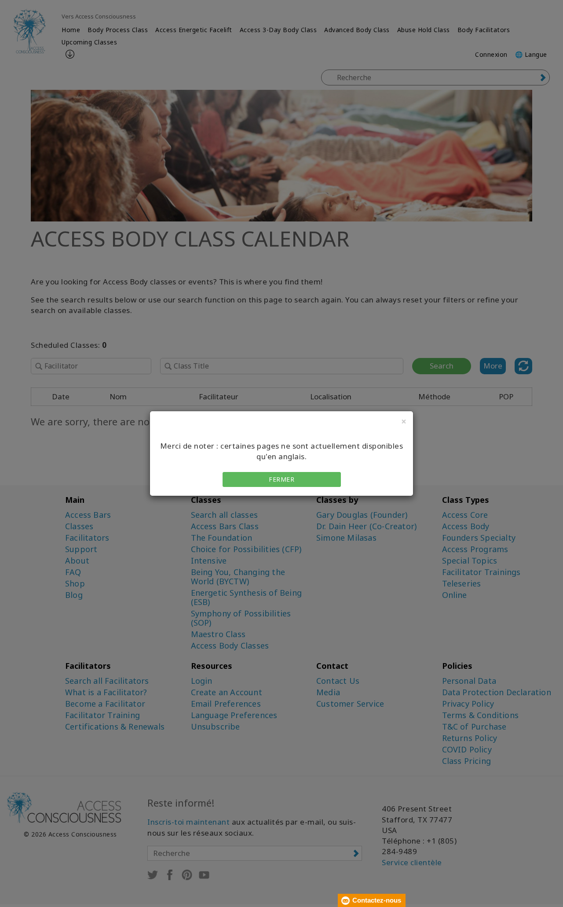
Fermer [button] (281, 479)
